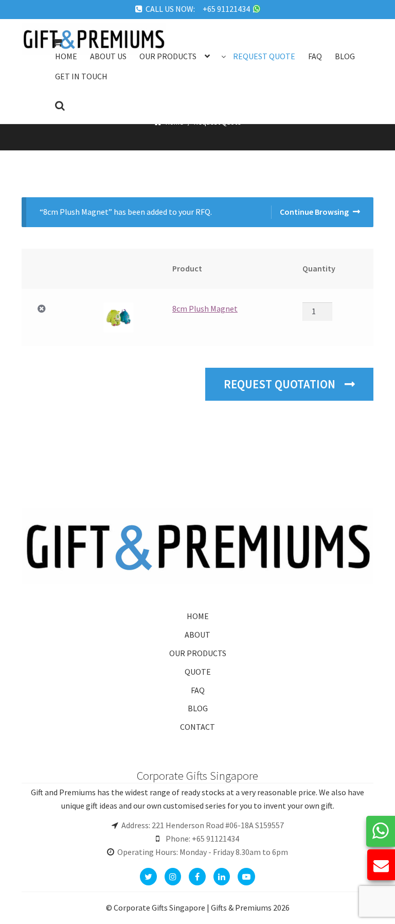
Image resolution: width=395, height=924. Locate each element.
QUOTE (198, 671)
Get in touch (81, 76)
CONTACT (197, 727)
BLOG (198, 708)
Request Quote (264, 56)
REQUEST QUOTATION (281, 384)
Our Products (167, 56)
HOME (198, 616)
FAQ (198, 690)
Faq (315, 56)
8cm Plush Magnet (205, 308)
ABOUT (197, 634)
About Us (108, 56)
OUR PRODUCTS (197, 653)
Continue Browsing (314, 212)
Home (66, 56)
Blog (345, 56)
